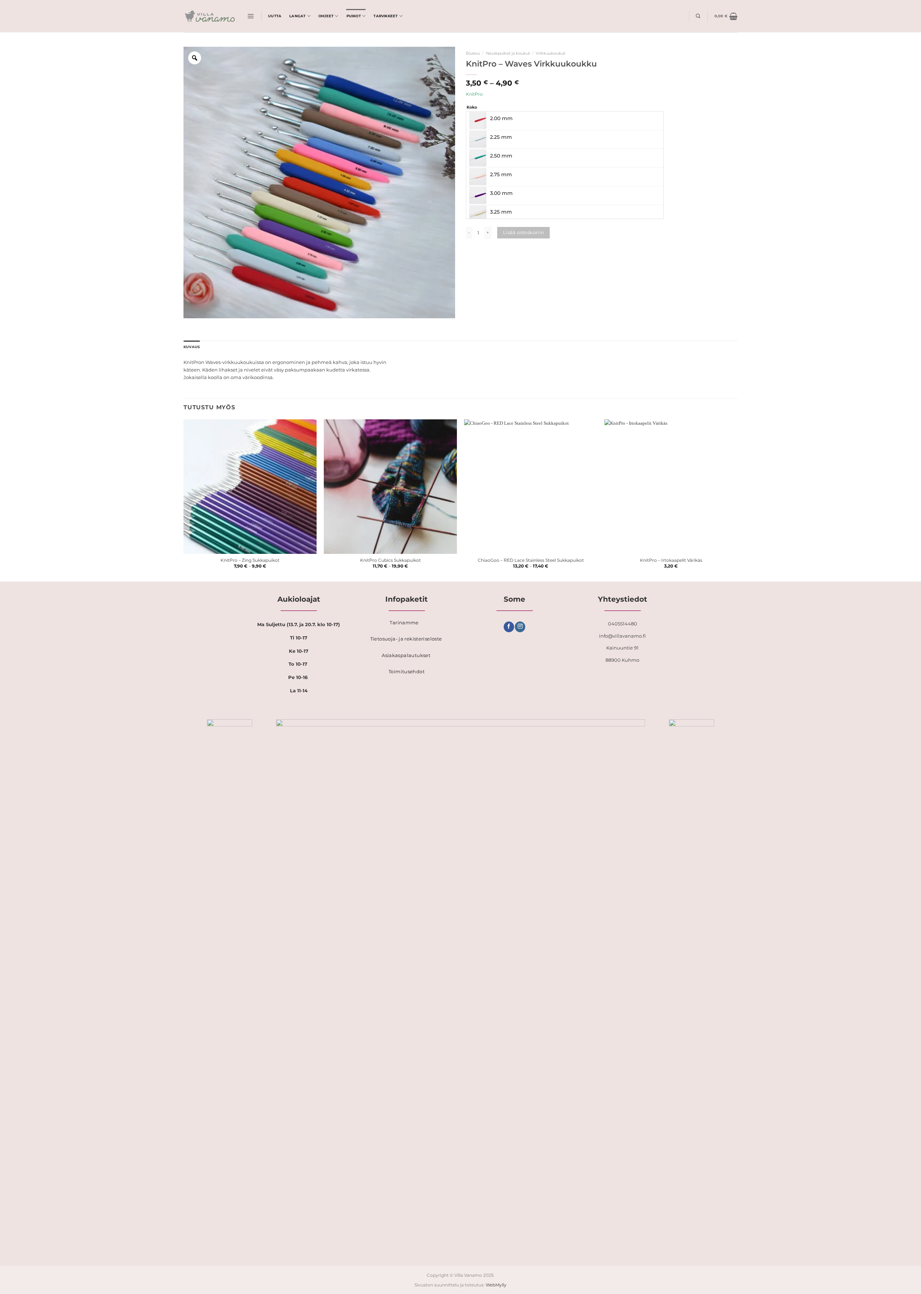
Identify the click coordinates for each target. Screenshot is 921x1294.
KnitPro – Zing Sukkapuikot (250, 560)
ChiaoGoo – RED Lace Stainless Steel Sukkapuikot (531, 560)
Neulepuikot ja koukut (508, 53)
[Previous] (183, 500)
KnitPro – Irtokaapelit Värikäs (671, 560)
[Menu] (250, 16)
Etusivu (473, 53)
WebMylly (496, 1285)
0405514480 (622, 624)
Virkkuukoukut (550, 53)
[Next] (737, 500)
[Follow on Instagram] (520, 626)
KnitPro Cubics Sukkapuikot (390, 560)
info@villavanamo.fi (622, 636)
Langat (297, 16)
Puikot (353, 16)
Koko (472, 107)
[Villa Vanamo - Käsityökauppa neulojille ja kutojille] (209, 16)
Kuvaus (191, 347)
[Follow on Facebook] (509, 626)
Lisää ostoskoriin (523, 232)
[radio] (564, 120)
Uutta (274, 16)
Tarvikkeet (385, 16)
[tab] (191, 347)
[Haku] (698, 16)
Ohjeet (326, 16)
